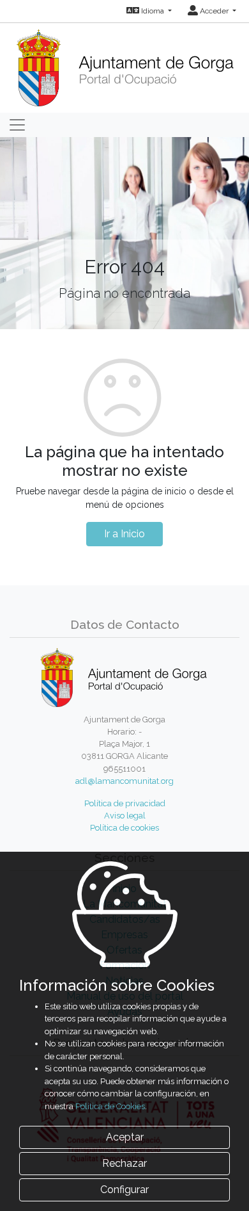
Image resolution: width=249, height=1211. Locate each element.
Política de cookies (124, 828)
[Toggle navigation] (17, 125)
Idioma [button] (152, 10)
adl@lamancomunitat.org (124, 781)
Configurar (124, 1189)
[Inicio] (124, 64)
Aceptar (125, 1137)
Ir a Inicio (124, 534)
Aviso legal (125, 815)
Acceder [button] (214, 10)
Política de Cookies (110, 1106)
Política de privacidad (124, 803)
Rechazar (124, 1163)
